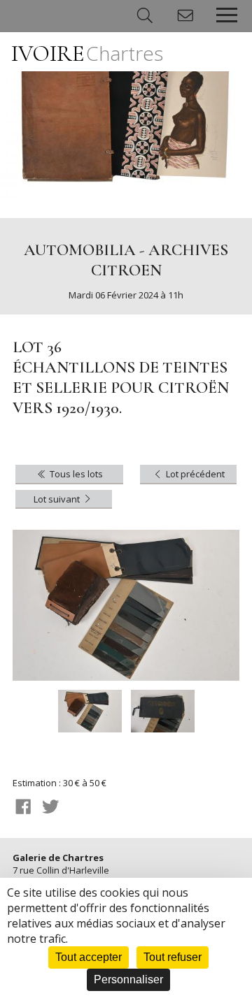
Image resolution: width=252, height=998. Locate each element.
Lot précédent (194, 474)
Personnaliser (128, 979)
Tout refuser (173, 957)
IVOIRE (87, 53)
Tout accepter (88, 957)
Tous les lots (75, 474)
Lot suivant (58, 499)
